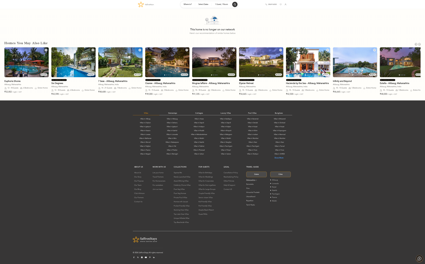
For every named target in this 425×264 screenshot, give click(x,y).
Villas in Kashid (172, 130)
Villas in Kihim (252, 130)
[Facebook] (134, 257)
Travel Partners (158, 177)
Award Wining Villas (181, 181)
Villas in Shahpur (252, 154)
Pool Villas (252, 113)
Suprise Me (178, 173)
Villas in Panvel (280, 146)
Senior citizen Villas (206, 198)
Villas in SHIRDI (279, 154)
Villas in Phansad (199, 150)
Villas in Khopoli (226, 130)
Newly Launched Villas (182, 177)
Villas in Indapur (199, 126)
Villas (146, 113)
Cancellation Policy (231, 173)
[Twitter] (138, 257)
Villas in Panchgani (226, 146)
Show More (278, 158)
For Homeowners (159, 181)
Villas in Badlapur (226, 119)
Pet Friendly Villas (205, 206)
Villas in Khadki (199, 130)
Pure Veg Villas (179, 189)
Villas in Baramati (253, 119)
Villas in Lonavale (172, 134)
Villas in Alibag (145, 119)
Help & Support (229, 185)
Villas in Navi (253, 142)
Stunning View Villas (181, 210)
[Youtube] (146, 257)
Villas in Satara (226, 154)
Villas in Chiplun (145, 123)
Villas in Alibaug (172, 119)
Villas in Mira (172, 138)
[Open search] (235, 4)
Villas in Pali (172, 146)
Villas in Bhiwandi (280, 119)
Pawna (274, 197)
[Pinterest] (150, 257)
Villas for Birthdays (205, 173)
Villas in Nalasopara (172, 142)
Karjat (274, 187)
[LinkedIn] (154, 257)
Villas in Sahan (199, 154)
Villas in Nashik (199, 142)
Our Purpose (139, 181)
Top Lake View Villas (181, 214)
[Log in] (285, 4)
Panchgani (276, 194)
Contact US (228, 189)
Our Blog (137, 189)
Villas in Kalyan (226, 126)
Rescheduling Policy (231, 177)
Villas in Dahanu (172, 123)
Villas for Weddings (206, 177)
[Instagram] (142, 257)
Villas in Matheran (145, 138)
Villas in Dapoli (199, 123)
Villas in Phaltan (172, 150)
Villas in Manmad (279, 134)
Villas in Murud (145, 142)
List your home (158, 173)
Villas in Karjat (252, 126)
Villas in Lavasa (145, 134)
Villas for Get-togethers (207, 185)
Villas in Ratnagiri (172, 154)
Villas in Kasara (145, 130)
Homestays (172, 113)
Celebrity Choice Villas (182, 185)
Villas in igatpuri (145, 126)
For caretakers (158, 185)
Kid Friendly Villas (205, 202)
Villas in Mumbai (252, 138)
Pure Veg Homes (180, 193)
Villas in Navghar (226, 142)
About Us (137, 173)
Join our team (158, 189)
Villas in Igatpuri (172, 126)
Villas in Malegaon (226, 134)
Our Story (137, 177)
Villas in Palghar (145, 146)
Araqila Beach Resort (206, 210)
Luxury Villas (226, 113)
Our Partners (139, 198)
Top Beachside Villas (181, 222)
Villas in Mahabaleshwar (199, 134)
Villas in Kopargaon (279, 130)
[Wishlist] (280, 4)
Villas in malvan (253, 134)
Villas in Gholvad (279, 123)
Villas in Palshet (199, 146)
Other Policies (229, 181)
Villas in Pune (252, 150)
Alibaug (275, 180)
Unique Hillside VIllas (181, 218)
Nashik (274, 190)
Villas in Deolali (253, 123)
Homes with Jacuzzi (181, 202)
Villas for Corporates (206, 181)
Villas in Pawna (145, 150)
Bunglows (279, 113)
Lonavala (275, 183)
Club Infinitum (139, 193)
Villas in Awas (199, 119)
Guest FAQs (203, 214)
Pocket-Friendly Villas (181, 206)
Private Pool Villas (180, 198)
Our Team (138, 185)
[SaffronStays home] (146, 4)
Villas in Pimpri (226, 150)
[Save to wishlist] (46, 50)
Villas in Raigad (145, 154)
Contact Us (138, 202)
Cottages (199, 113)
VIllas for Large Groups (207, 189)
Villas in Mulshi (199, 138)
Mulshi (274, 201)
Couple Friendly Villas (207, 193)
